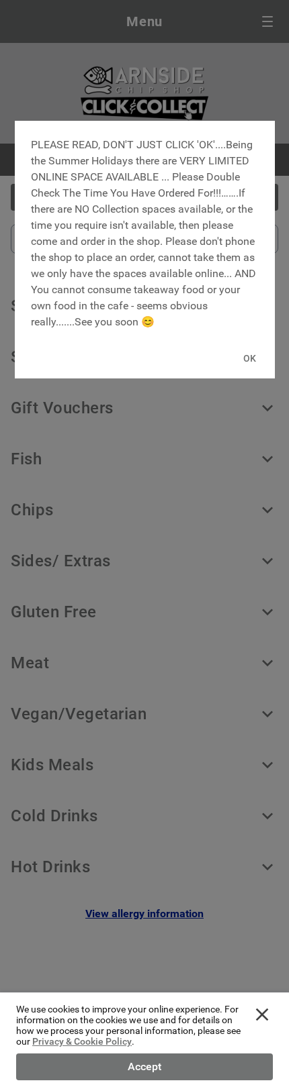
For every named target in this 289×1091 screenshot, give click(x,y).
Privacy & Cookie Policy (82, 1041)
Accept (144, 1066)
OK (249, 358)
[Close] (262, 1014)
